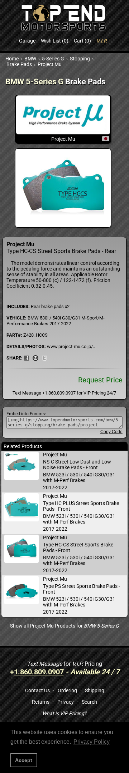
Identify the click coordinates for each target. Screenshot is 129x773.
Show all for (64, 626)
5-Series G (53, 58)
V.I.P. (101, 41)
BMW (30, 58)
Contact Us (37, 690)
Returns (40, 702)
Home (12, 58)
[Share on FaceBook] (26, 358)
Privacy (65, 702)
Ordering (67, 690)
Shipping (94, 690)
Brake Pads (19, 64)
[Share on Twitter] (44, 358)
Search (89, 702)
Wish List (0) (54, 41)
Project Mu (50, 64)
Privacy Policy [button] (91, 742)
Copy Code (111, 431)
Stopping (80, 58)
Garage (27, 41)
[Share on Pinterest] (35, 358)
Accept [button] (23, 760)
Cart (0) (82, 41)
